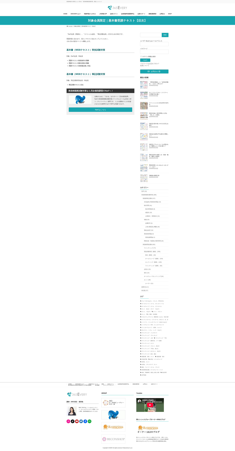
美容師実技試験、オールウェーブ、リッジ (152, 369)
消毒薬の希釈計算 (154, 175)
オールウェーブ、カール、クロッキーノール (153, 303)
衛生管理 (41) (148, 205)
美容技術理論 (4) (149, 234)
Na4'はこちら (100, 110)
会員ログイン (110, 384)
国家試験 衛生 (160, 356)
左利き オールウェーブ (156, 359)
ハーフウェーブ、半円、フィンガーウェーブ (153, 324)
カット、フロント (157, 311)
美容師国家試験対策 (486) (149, 195)
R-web (130, 448)
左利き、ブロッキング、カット (149, 364)
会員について (144, 65)
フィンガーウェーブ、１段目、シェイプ (152, 327)
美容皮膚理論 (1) (150, 237)
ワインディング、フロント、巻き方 (150, 346)
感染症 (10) (148, 212)
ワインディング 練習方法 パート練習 (152, 340)
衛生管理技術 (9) (150, 209)
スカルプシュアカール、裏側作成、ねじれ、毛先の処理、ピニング (158, 317)
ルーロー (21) (149, 283)
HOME (70, 384)
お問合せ (145, 384)
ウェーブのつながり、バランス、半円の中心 (153, 301)
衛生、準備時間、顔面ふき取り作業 (150, 372)
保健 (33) (146, 219)
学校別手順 (144, 359)
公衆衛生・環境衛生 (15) (152, 216)
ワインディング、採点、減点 (149, 354)
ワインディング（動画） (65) (153, 265)
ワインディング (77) (150, 248)
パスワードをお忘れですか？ (149, 63)
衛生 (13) (146, 272)
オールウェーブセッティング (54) (153, 276)
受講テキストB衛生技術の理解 (79, 63)
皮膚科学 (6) (148, 223)
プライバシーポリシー (108, 385)
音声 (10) (144, 191)
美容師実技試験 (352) (149, 244)
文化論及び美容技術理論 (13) (152, 202)
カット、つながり (146, 311)
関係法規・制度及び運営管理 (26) (153, 241)
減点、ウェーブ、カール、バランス (150, 367)
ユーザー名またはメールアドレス (151, 41)
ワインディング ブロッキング (149, 335)
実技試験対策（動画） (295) (152, 251)
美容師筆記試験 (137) (149, 198)
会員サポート (154, 384)
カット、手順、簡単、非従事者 (149, 314)
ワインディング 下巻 (161, 338)
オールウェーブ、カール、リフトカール (152, 306)
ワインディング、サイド (148, 343)
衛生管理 (164, 372)
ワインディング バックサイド (149, 332)
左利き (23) (147, 269)
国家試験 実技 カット (148, 356)
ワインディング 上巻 (147, 338)
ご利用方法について (93, 384)
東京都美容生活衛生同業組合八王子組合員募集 (79, 385)
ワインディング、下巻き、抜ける (150, 348)
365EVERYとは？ (79, 384)
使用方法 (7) (145, 287)
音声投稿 (144, 375)
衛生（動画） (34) (150, 255)
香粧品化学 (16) (148, 230)
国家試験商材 (136, 384)
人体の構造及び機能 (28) (152, 226)
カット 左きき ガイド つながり (150, 309)
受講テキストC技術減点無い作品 (79, 66)
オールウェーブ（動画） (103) (154, 258)
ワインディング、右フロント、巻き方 (151, 351)
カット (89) (147, 280)
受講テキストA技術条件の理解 (79, 60)
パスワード (144, 48)
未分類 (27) (144, 290)
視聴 (103, 384)
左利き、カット (145, 361)
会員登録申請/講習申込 (123, 384)
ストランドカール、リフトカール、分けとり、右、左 (155, 319)
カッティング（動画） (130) (153, 262)
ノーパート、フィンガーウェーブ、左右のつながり (154, 322)
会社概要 (97, 385)
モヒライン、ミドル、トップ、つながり (152, 330)
